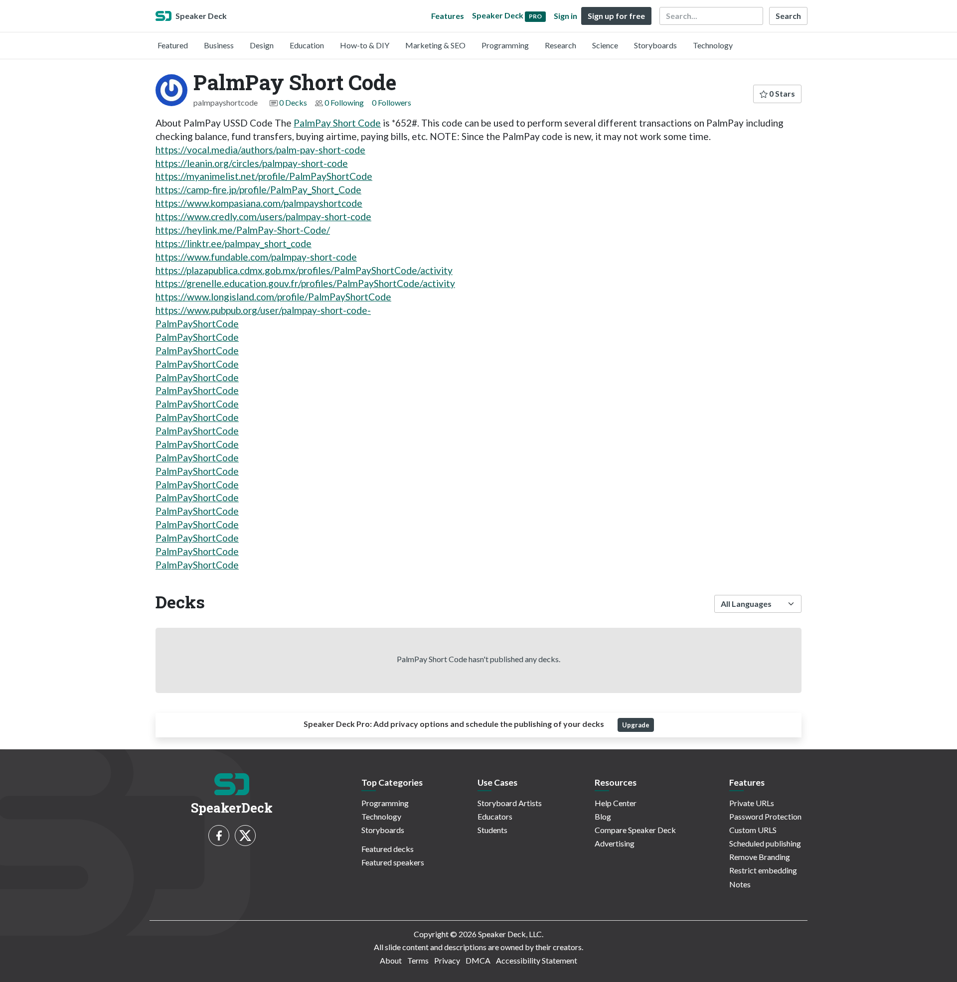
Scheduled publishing (765, 843)
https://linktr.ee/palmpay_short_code (234, 243)
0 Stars (781, 93)
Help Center (616, 803)
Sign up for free (616, 15)
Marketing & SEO (435, 45)
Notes (740, 884)
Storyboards (655, 45)
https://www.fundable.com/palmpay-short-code (256, 257)
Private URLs (751, 803)
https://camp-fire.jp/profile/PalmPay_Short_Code (258, 189)
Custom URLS (753, 830)
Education (307, 45)
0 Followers (391, 102)
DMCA (478, 960)
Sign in (565, 15)
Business (219, 45)
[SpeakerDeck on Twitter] (245, 835)
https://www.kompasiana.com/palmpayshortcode (259, 203)
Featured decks (387, 848)
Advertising (615, 843)
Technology (713, 45)
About (391, 960)
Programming (505, 45)
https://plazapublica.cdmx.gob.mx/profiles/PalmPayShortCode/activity (304, 270)
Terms (418, 960)
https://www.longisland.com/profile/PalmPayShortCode (273, 296)
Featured (173, 45)
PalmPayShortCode (197, 323)
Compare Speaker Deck (635, 830)
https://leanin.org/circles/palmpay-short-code (252, 163)
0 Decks (293, 102)
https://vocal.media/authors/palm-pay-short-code (260, 149)
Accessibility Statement (536, 960)
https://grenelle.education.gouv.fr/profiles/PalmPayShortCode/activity (305, 283)
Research (560, 45)
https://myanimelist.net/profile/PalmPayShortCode (264, 176)
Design (262, 45)
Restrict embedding (763, 870)
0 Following (344, 102)
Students (492, 830)
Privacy (447, 960)
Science (605, 45)
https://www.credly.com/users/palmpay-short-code (263, 216)
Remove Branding (759, 856)
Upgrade (635, 725)
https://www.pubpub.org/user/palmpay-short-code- (263, 310)
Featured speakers (392, 862)
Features (447, 15)
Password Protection (765, 816)
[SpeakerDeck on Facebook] (218, 835)
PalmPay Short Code (337, 123)
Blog (603, 816)
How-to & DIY (364, 45)
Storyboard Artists (510, 803)
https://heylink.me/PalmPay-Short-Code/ (243, 230)
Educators (495, 816)
